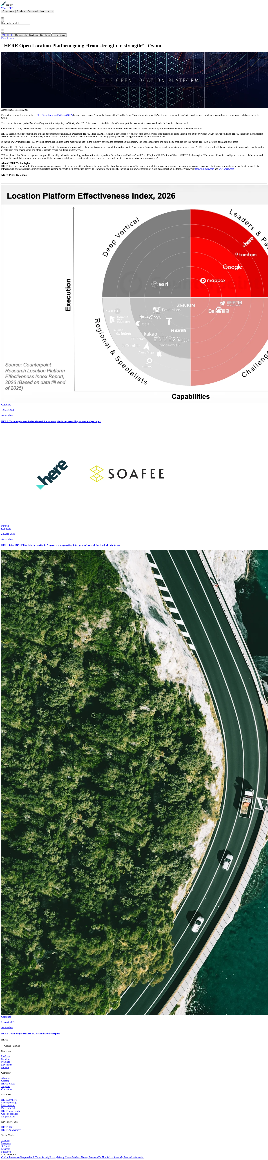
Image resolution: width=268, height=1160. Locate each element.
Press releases (8, 1105)
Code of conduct (9, 1113)
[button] (134, 1045)
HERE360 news (9, 1099)
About (50, 11)
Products (5, 1062)
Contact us (6, 1089)
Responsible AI (27, 1157)
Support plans (8, 1116)
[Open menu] (2, 20)
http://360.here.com (204, 169)
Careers (5, 1080)
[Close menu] (2, 32)
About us (5, 1078)
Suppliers (5, 1086)
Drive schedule (8, 1108)
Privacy (53, 1157)
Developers (6, 1064)
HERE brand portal (10, 1111)
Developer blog (8, 1102)
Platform (5, 1056)
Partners (5, 1067)
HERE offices (8, 1083)
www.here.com (226, 169)
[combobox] (134, 28)
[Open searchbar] (2, 17)
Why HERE (7, 8)
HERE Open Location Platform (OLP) (54, 115)
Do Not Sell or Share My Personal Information (121, 1157)
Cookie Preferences (10, 1157)
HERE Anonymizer (11, 1130)
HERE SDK (7, 1127)
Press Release (8, 38)
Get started (32, 11)
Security (45, 1157)
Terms (38, 1157)
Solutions (21, 11)
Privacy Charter (64, 1157)
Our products (8, 11)
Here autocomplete (10, 23)
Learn (42, 11)
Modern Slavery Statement (85, 1157)
